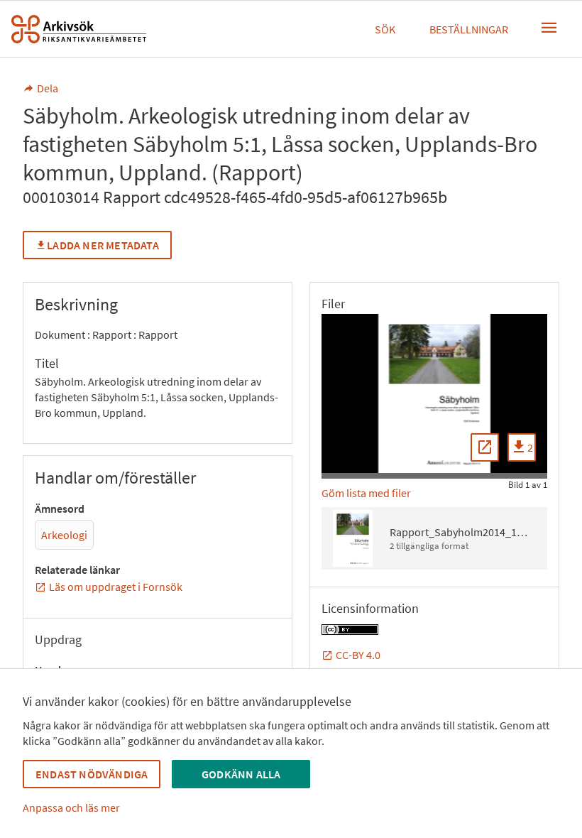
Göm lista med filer (366, 493)
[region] (434, 393)
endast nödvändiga (91, 774)
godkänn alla (241, 774)
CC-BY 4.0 (358, 655)
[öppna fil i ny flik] (485, 447)
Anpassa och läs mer (71, 807)
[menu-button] (549, 28)
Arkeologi (64, 535)
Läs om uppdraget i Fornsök (115, 586)
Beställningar (468, 29)
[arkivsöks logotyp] (78, 29)
